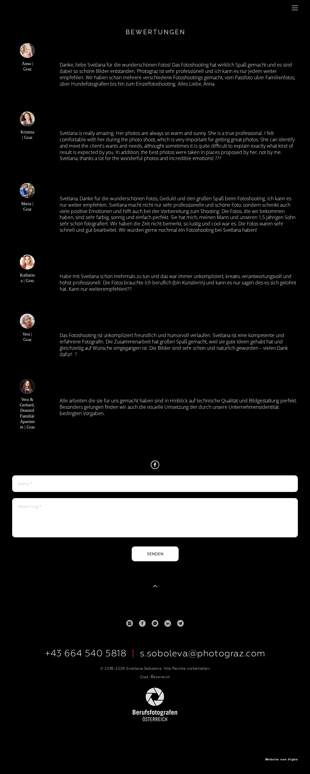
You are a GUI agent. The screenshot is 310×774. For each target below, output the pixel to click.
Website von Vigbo (281, 759)
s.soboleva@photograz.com (202, 653)
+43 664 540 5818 (86, 653)
